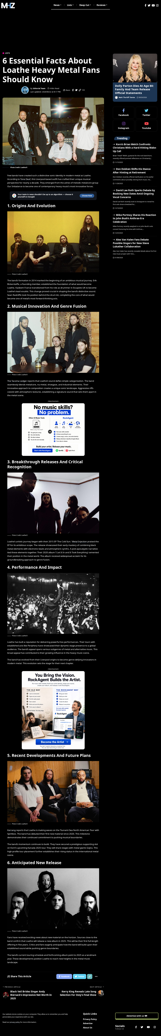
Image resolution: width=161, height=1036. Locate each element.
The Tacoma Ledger (17, 380)
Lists (7, 53)
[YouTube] (153, 5)
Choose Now (87, 196)
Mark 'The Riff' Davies (127, 97)
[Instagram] (157, 5)
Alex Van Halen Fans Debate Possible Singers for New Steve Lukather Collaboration (131, 243)
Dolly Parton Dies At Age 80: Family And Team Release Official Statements (134, 89)
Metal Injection (79, 541)
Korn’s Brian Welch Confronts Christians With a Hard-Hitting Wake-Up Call (134, 148)
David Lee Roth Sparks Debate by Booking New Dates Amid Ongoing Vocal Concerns (134, 194)
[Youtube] (146, 126)
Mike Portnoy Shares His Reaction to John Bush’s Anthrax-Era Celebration (134, 218)
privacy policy (15, 1022)
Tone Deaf (25, 179)
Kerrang (11, 830)
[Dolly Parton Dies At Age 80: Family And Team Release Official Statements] (135, 68)
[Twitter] (149, 5)
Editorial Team (39, 88)
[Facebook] (145, 5)
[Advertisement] (80, 29)
